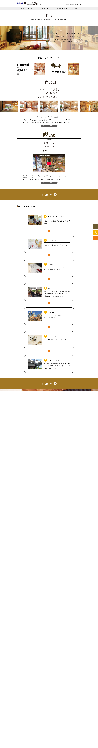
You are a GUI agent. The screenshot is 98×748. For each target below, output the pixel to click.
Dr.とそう (51, 8)
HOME (42, 4)
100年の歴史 (74, 8)
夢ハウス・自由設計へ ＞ (49, 125)
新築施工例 (47, 194)
